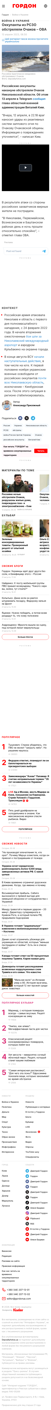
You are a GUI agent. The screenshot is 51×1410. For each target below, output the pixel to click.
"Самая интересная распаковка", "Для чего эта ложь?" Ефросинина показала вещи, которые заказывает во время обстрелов (28, 1074)
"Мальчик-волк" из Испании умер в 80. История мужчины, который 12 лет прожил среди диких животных (25, 984)
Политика (6, 1107)
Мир (4, 1117)
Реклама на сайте (11, 1261)
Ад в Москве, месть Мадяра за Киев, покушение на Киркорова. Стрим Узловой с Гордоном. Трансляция (28, 796)
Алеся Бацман (37, 1208)
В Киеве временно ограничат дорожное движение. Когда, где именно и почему (24, 884)
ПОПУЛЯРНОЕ (11, 737)
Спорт (5, 1122)
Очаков (38, 435)
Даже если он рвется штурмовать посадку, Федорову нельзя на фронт (24, 601)
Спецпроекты (32, 1157)
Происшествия (9, 1142)
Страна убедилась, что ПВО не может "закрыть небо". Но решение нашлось (27, 747)
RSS (32, 1223)
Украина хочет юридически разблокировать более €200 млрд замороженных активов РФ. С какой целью (22, 870)
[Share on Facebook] (20, 418)
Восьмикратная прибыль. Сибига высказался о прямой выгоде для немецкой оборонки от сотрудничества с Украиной (25, 897)
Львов (5, 1176)
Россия (7, 425)
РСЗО (6, 430)
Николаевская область (36, 425)
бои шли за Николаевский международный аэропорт (26, 341)
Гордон (5, 14)
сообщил (39, 99)
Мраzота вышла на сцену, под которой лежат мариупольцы (24, 626)
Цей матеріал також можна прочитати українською (26, 40)
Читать (40, 451)
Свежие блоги (12, 566)
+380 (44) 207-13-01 (18, 1289)
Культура (6, 1127)
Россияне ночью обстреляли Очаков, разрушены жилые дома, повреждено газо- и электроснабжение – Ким (17, 500)
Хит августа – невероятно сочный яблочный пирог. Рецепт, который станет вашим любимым (27, 1057)
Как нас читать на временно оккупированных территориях (11, 1276)
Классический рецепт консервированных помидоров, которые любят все (26, 1042)
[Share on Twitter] (27, 418)
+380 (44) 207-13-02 (18, 1294)
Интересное (8, 1152)
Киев (4, 1171)
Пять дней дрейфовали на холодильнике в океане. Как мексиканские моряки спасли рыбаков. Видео (25, 814)
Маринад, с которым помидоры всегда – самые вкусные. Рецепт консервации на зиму (26, 1013)
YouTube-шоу (32, 1152)
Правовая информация (13, 1266)
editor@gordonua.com (19, 1298)
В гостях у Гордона (35, 1112)
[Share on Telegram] (33, 418)
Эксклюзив (31, 1132)
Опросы (29, 1147)
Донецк (6, 1185)
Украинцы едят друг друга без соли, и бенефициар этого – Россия (23, 572)
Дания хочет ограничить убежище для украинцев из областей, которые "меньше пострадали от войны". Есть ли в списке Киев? (25, 943)
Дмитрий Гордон (39, 1171)
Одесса (5, 1180)
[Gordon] (24, 6)
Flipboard (35, 1218)
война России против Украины (17, 435)
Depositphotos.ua (10, 1339)
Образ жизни (8, 1137)
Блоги (28, 1117)
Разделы (30, 1096)
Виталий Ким (34, 440)
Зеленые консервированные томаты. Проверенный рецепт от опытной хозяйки (15, 545)
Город (5, 1165)
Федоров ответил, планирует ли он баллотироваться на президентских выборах (28, 763)
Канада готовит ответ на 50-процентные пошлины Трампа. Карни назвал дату (25, 957)
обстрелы (17, 430)
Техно (5, 1132)
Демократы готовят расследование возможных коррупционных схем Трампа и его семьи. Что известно (22, 969)
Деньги (5, 1112)
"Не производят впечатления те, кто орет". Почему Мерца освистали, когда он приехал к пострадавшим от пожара (25, 855)
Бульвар (9, 515)
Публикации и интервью (38, 1107)
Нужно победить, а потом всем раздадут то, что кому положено (24, 614)
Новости (6, 1096)
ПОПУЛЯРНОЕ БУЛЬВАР (18, 1002)
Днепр (5, 1195)
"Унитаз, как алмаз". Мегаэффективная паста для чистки (28, 1027)
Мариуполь (7, 1200)
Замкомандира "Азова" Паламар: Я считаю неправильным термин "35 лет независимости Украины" (28, 779)
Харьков (6, 1190)
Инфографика (9, 1147)
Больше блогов (25, 637)
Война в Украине (20, 14)
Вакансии (6, 1251)
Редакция (6, 1256)
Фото (28, 1137)
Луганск (6, 1205)
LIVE (28, 1127)
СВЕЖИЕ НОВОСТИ (14, 843)
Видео (29, 1142)
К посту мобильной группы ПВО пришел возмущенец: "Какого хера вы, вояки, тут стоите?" (24, 586)
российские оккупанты (14, 440)
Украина (18, 425)
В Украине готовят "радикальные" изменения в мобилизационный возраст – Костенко (25, 928)
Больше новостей (25, 995)
